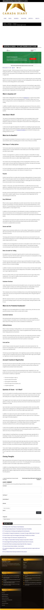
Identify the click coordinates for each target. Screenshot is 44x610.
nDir (14, 67)
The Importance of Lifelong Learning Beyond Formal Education (17, 531)
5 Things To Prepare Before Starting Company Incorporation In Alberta (18, 539)
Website (4, 503)
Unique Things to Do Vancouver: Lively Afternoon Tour (15, 537)
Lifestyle (30, 18)
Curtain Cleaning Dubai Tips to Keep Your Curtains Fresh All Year (33, 584)
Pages (9, 18)
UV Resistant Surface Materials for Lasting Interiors (33, 582)
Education (23, 18)
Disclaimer (25, 562)
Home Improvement (5, 594)
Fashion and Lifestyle (5, 598)
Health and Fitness (5, 596)
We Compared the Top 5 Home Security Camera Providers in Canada (32, 578)
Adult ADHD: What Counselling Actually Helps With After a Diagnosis (17, 544)
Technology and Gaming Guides (7, 599)
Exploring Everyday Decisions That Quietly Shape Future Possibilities (15, 1)
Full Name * (5, 495)
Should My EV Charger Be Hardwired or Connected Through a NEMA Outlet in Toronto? (21, 533)
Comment (5, 485)
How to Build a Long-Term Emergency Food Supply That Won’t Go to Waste (19, 535)
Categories (5, 516)
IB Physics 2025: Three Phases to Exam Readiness (14, 526)
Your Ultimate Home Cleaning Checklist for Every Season (15, 551)
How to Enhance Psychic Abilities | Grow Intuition (14, 546)
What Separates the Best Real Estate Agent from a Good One (33, 580)
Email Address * (6, 499)
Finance (19, 67)
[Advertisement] (22, 35)
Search (4, 510)
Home (5, 18)
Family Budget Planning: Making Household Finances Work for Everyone (18, 541)
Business (16, 18)
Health (37, 18)
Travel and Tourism (5, 603)
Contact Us (25, 565)
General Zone (4, 601)
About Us (24, 567)
